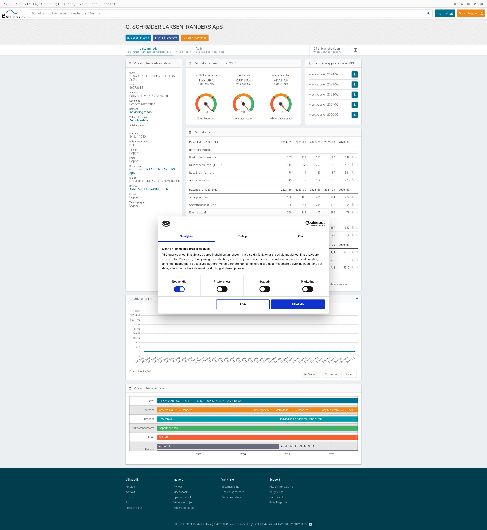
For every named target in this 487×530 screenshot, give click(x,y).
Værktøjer (34, 4)
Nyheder (11, 4)
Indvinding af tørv (140, 112)
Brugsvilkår (276, 492)
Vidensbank (90, 4)
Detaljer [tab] (243, 236)
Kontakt (111, 4)
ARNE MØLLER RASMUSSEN (148, 189)
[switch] (222, 289)
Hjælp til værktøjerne (281, 486)
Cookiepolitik (277, 497)
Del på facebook (167, 37)
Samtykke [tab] (186, 236)
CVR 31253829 (298, 524)
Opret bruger (468, 13)
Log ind (442, 13)
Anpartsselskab (139, 120)
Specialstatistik (182, 497)
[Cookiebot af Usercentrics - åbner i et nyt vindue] (308, 224)
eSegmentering (63, 4)
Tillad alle (298, 304)
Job (128, 502)
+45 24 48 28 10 (278, 524)
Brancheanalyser (231, 497)
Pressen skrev (134, 507)
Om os (130, 497)
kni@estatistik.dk (257, 524)
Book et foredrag (183, 507)
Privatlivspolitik (278, 502)
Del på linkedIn (140, 37)
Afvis (243, 304)
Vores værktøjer (182, 502)
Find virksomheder (232, 492)
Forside (130, 486)
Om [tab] (300, 236)
